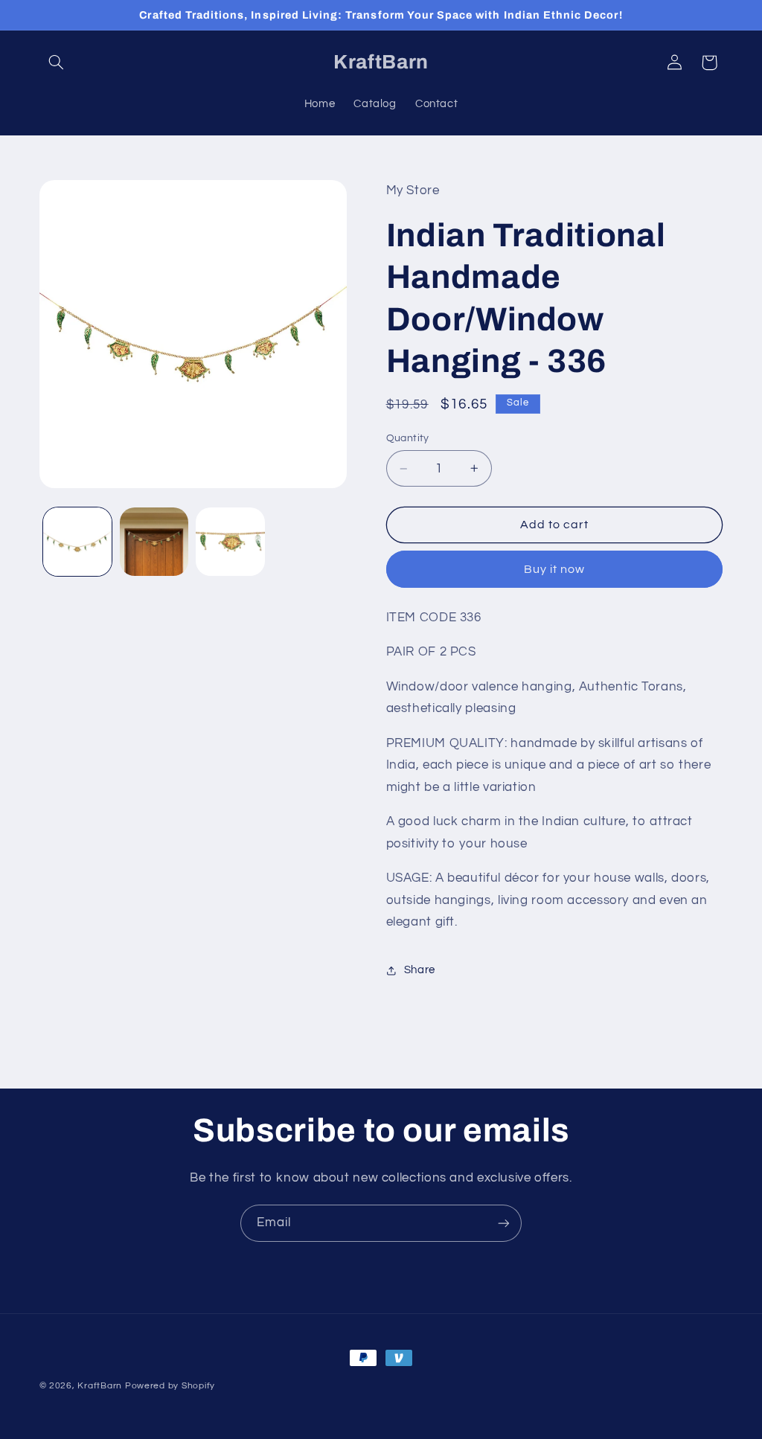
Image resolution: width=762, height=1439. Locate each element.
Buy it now (555, 569)
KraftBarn (99, 1386)
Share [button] (419, 969)
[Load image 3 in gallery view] (230, 541)
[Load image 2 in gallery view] (154, 541)
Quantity (407, 438)
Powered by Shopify (170, 1386)
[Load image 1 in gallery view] (77, 541)
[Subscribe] (504, 1223)
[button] (56, 62)
